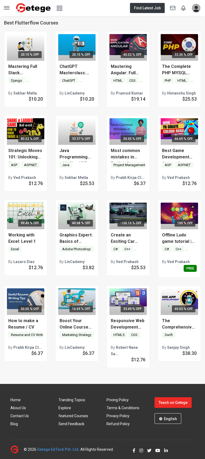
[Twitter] (147, 449)
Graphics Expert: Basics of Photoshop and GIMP (76, 238)
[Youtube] (155, 449)
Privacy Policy (118, 416)
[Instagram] (139, 449)
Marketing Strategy (76, 335)
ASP (14, 165)
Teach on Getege (173, 402)
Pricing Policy (118, 400)
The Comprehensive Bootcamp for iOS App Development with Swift (178, 324)
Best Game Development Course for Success (175, 154)
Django (16, 81)
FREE (190, 268)
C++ (127, 249)
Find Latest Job (147, 8)
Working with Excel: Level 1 (22, 238)
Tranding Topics (71, 400)
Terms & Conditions (123, 408)
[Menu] (6, 8)
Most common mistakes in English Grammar (128, 154)
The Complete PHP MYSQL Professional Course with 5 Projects (176, 70)
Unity (141, 249)
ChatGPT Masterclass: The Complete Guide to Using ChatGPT (74, 70)
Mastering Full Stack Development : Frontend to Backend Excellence (23, 70)
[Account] (195, 8)
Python (34, 81)
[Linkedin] (164, 449)
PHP (168, 81)
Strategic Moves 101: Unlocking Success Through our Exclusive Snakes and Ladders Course (25, 154)
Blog (14, 424)
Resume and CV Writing (29, 335)
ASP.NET (30, 165)
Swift (169, 335)
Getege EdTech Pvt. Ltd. (58, 449)
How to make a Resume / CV (23, 324)
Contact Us (19, 416)
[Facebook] (132, 449)
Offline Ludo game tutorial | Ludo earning (176, 238)
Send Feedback (71, 424)
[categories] (59, 8)
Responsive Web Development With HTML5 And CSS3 (127, 324)
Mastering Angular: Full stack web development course (124, 70)
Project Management (129, 165)
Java (65, 165)
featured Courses (73, 416)
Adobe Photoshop (76, 249)
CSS (132, 81)
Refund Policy (118, 424)
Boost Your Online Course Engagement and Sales (76, 324)
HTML (118, 81)
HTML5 (118, 335)
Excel (15, 249)
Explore (64, 408)
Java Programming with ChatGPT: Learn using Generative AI (74, 154)
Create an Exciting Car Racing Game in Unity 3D (126, 238)
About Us (18, 408)
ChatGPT (68, 81)
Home (15, 400)
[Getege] (17, 449)
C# (115, 249)
